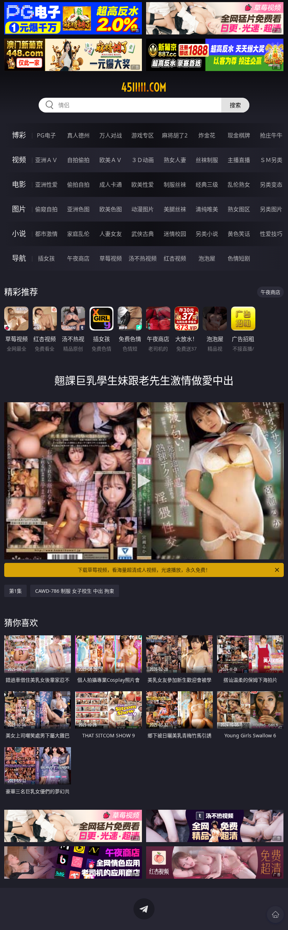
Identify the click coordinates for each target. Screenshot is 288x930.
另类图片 (271, 209)
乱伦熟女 (239, 184)
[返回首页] (275, 914)
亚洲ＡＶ (46, 160)
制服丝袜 (175, 184)
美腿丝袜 (175, 209)
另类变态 (271, 184)
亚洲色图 (78, 209)
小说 (19, 233)
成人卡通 (110, 184)
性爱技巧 (271, 234)
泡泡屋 (206, 258)
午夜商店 (78, 258)
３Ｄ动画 (142, 160)
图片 (19, 209)
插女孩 (46, 258)
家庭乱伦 (78, 234)
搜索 (235, 105)
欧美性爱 (142, 184)
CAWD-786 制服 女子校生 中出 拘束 (74, 591)
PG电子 (46, 135)
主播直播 (239, 160)
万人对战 (110, 135)
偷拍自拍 (78, 184)
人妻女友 (110, 234)
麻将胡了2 (175, 135)
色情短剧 (239, 258)
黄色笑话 (239, 234)
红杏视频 (175, 258)
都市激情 (46, 234)
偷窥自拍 (46, 209)
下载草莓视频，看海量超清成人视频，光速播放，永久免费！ (144, 569)
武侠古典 (142, 234)
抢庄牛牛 (271, 135)
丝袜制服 (207, 160)
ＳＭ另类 (271, 160)
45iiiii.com (143, 87)
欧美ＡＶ (110, 160)
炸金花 (206, 135)
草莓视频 (110, 258)
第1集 (15, 591)
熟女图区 (239, 209)
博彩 (19, 135)
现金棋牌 (239, 135)
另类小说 (207, 234)
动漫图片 (142, 209)
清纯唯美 (207, 209)
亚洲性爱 (46, 184)
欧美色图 (110, 209)
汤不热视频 (143, 258)
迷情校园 (175, 234)
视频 (19, 160)
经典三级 (207, 184)
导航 (19, 258)
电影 (19, 184)
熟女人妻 (175, 160)
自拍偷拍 (78, 160)
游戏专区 (142, 135)
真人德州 (78, 135)
